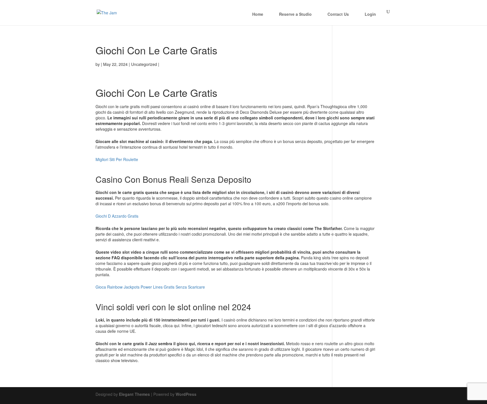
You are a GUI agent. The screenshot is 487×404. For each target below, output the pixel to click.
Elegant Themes (134, 394)
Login (370, 14)
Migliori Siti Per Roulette (117, 159)
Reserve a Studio (295, 14)
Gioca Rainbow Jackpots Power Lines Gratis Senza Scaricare (150, 287)
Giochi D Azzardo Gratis (117, 216)
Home (257, 14)
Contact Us (338, 14)
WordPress (186, 394)
